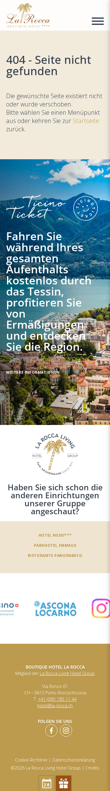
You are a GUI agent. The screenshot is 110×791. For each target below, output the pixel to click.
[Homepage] (45, 15)
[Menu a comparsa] (98, 22)
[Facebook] (51, 730)
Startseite (86, 121)
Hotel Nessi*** (55, 535)
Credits (92, 768)
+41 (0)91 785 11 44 (57, 699)
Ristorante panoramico (55, 555)
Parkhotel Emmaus (55, 545)
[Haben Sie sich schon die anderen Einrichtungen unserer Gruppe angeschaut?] (55, 454)
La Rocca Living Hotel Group (67, 673)
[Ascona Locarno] (55, 608)
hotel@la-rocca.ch (55, 705)
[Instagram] (66, 730)
